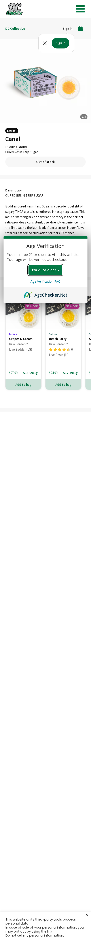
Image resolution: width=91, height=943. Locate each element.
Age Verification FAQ (45, 281)
